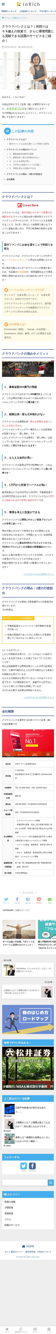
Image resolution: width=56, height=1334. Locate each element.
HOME (29, 1246)
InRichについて (44, 1252)
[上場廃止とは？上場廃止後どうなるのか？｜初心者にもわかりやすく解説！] (28, 1119)
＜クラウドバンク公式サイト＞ (39, 574)
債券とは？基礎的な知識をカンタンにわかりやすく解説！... (32, 1139)
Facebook (32, 1171)
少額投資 (8, 1207)
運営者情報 (30, 1252)
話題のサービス (22, 910)
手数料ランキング (8, 11)
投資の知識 (9, 1202)
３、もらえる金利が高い (19, 161)
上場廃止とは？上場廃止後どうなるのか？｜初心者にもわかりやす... (32, 1124)
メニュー (35, 1332)
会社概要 (11, 179)
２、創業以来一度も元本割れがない (24, 157)
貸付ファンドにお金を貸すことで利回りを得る (29, 144)
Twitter (23, 1171)
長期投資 (8, 1213)
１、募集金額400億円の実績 (21, 154)
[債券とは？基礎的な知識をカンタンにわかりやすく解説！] (28, 1134)
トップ (49, 1332)
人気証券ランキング (28, 11)
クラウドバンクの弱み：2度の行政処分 (24, 174)
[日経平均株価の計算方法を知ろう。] (28, 1104)
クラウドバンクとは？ (17, 139)
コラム (7, 1219)
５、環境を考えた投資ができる (22, 168)
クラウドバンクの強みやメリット (22, 149)
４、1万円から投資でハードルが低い (25, 165)
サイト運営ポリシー (14, 1252)
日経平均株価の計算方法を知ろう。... (30, 1110)
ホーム (7, 1332)
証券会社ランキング (21, 1332)
